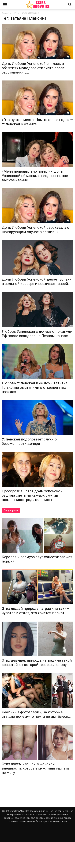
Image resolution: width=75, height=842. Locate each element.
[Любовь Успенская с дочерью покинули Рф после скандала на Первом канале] (37, 309)
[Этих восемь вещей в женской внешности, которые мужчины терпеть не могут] (37, 742)
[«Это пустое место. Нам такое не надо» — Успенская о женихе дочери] (37, 97)
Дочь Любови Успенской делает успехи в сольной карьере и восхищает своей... (37, 281)
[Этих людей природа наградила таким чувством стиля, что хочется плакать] (37, 586)
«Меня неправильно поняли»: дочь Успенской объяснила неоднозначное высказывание (35, 175)
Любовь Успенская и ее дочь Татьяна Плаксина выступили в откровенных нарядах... (35, 387)
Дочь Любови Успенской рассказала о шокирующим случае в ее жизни (35, 229)
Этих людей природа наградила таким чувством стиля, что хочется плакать (35, 610)
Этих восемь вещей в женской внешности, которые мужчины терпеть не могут (35, 768)
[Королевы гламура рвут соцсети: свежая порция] (37, 535)
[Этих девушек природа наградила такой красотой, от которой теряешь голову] (37, 638)
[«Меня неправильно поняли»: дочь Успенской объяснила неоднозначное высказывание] (37, 149)
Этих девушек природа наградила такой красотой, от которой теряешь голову (37, 662)
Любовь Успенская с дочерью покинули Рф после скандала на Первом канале (37, 333)
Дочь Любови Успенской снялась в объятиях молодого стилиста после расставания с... (33, 68)
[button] (70, 4)
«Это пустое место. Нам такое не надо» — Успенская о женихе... (37, 122)
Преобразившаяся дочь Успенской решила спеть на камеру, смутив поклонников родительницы (32, 495)
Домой (5, 12)
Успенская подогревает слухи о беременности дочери (29, 441)
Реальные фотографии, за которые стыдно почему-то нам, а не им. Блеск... (36, 714)
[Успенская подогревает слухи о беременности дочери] (37, 417)
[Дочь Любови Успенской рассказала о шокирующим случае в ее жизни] (37, 205)
